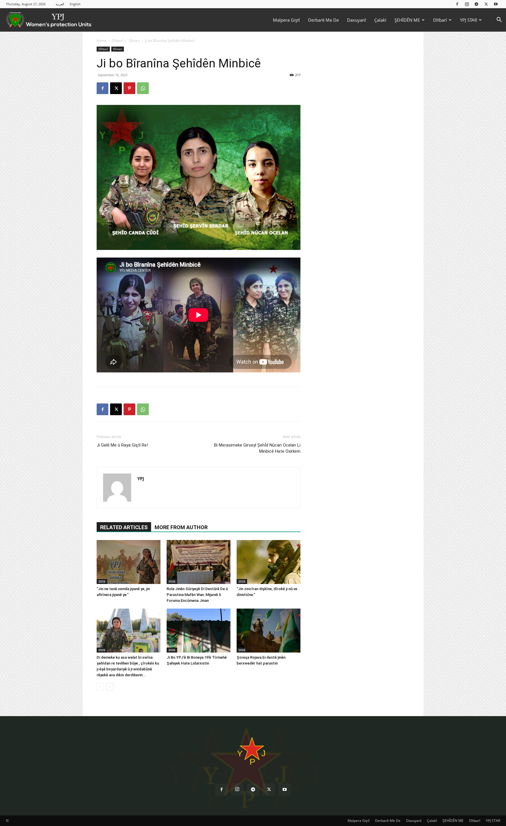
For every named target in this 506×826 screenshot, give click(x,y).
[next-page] (109, 686)
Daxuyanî (356, 20)
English (75, 4)
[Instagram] (466, 4)
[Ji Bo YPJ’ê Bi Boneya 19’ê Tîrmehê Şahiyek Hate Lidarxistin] (198, 631)
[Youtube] (495, 4)
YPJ (140, 478)
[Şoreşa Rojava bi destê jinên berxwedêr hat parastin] (268, 631)
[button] (499, 20)
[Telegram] (476, 4)
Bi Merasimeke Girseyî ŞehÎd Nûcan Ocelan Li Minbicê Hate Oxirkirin (257, 448)
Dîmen (134, 40)
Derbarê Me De (323, 20)
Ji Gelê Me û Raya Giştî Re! (122, 445)
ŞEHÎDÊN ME (407, 20)
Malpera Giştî (286, 20)
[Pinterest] (129, 88)
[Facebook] (457, 4)
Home (102, 40)
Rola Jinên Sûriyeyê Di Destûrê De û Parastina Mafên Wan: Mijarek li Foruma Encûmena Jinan (197, 595)
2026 (101, 581)
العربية (60, 4)
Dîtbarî (440, 20)
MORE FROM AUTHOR (181, 527)
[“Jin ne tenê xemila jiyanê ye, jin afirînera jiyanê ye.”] (128, 562)
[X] (486, 4)
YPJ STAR (468, 20)
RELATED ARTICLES (124, 527)
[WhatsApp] (143, 88)
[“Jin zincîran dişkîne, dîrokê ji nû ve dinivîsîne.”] (268, 562)
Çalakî (380, 20)
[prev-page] (100, 686)
